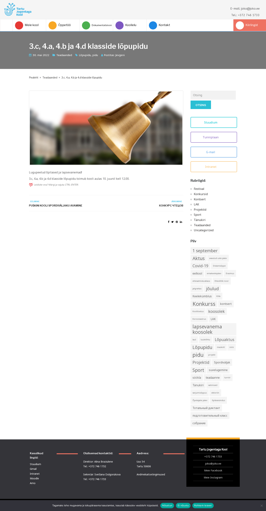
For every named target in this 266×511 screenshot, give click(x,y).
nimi (231, 347)
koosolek (216, 311)
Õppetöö (64, 25)
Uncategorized (204, 230)
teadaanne (213, 378)
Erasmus (230, 273)
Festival (199, 189)
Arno (32, 483)
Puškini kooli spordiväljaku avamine (55, 205)
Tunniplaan (211, 137)
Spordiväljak (222, 362)
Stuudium (211, 122)
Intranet (211, 167)
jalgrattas (197, 288)
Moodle (34, 478)
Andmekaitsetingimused (151, 474)
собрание (199, 423)
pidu (95, 55)
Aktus (199, 258)
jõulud (212, 288)
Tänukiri (200, 220)
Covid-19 (200, 265)
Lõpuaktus (224, 339)
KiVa (218, 296)
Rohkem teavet (203, 505)
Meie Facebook (213, 470)
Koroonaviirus (199, 319)
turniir (227, 377)
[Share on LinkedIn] (181, 221)
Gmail (33, 468)
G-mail (211, 152)
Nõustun (167, 505)
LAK (196, 204)
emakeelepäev (214, 273)
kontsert (226, 304)
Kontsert (200, 199)
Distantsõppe (219, 266)
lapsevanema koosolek (207, 329)
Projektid (200, 210)
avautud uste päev (218, 258)
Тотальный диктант (206, 408)
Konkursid (201, 194)
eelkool (197, 273)
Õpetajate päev (200, 400)
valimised (212, 385)
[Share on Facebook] (168, 221)
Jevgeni (120, 55)
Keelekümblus (202, 296)
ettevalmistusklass (201, 281)
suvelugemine (218, 370)
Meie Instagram (213, 477)
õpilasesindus (218, 400)
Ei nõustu (183, 505)
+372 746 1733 (213, 456)
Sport (197, 215)
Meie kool (32, 25)
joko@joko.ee (213, 463)
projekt (211, 355)
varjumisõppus (200, 392)
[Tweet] (172, 221)
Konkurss (204, 303)
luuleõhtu (205, 339)
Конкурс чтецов (171, 205)
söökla (197, 378)
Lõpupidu (85, 55)
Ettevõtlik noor (222, 281)
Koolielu (130, 25)
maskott (221, 347)
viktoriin (215, 392)
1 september (205, 251)
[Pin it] (177, 221)
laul (194, 339)
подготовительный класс (210, 416)
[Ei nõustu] (261, 505)
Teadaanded (64, 55)
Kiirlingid (252, 25)
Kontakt (164, 25)
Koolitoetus (198, 311)
